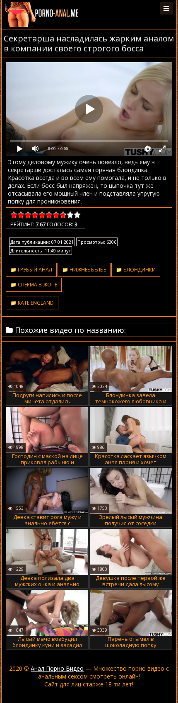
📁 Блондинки (136, 269)
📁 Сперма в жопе (33, 284)
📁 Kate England (32, 302)
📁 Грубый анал (31, 269)
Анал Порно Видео (57, 668)
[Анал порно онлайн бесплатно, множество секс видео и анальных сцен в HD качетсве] (42, 14)
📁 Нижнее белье (84, 269)
